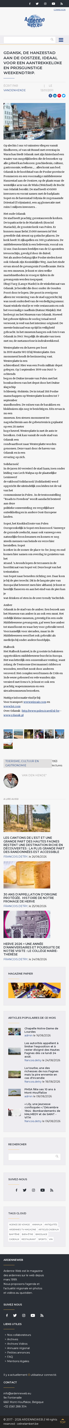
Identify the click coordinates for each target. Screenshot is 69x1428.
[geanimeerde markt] (39, 734)
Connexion (60, 9)
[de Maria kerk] (49, 734)
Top (63, 1422)
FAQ (10, 1356)
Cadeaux (14, 1239)
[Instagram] (45, 4)
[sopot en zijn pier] (18, 734)
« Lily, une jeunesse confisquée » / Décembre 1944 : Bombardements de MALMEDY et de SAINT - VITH (42, 1110)
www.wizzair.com (35, 702)
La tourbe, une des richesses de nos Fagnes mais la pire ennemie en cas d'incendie (41, 1073)
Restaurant (29, 1239)
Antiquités (51, 1224)
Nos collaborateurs (19, 1335)
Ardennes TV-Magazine (22, 1229)
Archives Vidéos (17, 1343)
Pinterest (59, 95)
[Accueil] (34, 27)
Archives (12, 1339)
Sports (42, 1239)
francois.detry (15, 856)
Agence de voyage (19, 1224)
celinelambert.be (27, 1423)
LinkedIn (55, 95)
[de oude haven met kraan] (8, 734)
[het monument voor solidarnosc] (28, 734)
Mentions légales (18, 1361)
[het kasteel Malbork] (8, 744)
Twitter (64, 95)
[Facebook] (29, 4)
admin (28, 1035)
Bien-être (27, 1234)
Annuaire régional (18, 1348)
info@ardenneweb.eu (17, 1393)
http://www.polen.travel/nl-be (40, 710)
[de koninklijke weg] (59, 734)
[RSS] (62, 4)
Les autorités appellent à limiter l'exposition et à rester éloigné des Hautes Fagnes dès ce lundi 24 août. (42, 1050)
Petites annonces (18, 1352)
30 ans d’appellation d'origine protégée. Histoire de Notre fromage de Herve (30, 898)
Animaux (37, 1224)
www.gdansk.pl (13, 715)
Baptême (14, 1234)
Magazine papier (34, 990)
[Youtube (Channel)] (53, 4)
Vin (51, 1239)
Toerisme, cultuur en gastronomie (22, 763)
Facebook (50, 95)
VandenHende (14, 90)
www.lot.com (11, 706)
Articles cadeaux (48, 1229)
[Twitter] (37, 4)
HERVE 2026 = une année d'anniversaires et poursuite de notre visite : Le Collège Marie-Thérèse (31, 949)
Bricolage (41, 1234)
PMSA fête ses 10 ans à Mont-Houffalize (40, 1091)
